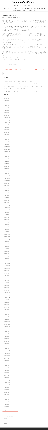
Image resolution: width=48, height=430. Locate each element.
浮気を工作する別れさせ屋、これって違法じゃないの (25, 10)
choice (5, 413)
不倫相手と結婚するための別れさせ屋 (11, 69)
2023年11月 (7, 178)
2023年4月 (6, 195)
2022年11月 (7, 207)
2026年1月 (6, 115)
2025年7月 (6, 129)
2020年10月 (7, 268)
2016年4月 (6, 399)
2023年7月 (6, 188)
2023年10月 (7, 180)
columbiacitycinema (8, 416)
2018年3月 (6, 343)
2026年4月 (6, 107)
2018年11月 (7, 324)
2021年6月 (6, 248)
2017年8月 (6, 360)
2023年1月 (6, 202)
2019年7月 (6, 304)
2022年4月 (6, 224)
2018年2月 (6, 346)
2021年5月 (6, 251)
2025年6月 (6, 132)
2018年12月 (7, 321)
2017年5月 (6, 367)
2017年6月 (6, 365)
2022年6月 (6, 219)
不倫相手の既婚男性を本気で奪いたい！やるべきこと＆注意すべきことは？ (21, 91)
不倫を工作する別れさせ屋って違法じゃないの (24, 5)
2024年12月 (7, 146)
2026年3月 (6, 110)
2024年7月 (6, 158)
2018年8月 (6, 331)
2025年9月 (6, 124)
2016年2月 (6, 404)
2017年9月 (6, 358)
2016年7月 (6, 392)
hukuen (6, 421)
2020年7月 (6, 275)
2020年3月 (6, 285)
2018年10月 (7, 326)
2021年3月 (6, 256)
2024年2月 (6, 171)
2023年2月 (6, 200)
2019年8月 (6, 302)
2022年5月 (6, 222)
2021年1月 (6, 261)
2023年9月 (6, 183)
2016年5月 (6, 397)
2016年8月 (6, 389)
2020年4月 (6, 282)
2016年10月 (7, 384)
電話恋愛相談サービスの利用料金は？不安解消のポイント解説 (18, 81)
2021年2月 (6, 258)
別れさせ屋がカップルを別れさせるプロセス (14, 8)
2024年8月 (6, 156)
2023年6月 (6, 190)
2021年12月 (7, 234)
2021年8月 (6, 244)
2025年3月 (6, 139)
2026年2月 (6, 112)
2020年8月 (6, 273)
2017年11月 (7, 353)
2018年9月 (6, 329)
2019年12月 (7, 292)
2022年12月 (7, 205)
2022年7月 (6, 217)
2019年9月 (6, 299)
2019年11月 (7, 295)
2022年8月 (6, 214)
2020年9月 (6, 270)
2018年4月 (6, 341)
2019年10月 (7, 297)
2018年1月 (6, 348)
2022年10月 (7, 209)
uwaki (5, 425)
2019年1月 (6, 319)
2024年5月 (6, 163)
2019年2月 (6, 316)
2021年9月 (6, 241)
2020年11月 (7, 265)
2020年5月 (6, 280)
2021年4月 (6, 253)
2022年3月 (6, 226)
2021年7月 (6, 246)
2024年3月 (6, 168)
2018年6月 (6, 336)
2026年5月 (6, 105)
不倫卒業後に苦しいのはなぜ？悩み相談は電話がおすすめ (17, 88)
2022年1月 (6, 231)
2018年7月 (6, 333)
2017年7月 (6, 363)
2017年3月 (6, 372)
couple (9, 64)
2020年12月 (7, 263)
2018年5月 (6, 338)
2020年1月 (6, 290)
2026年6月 (6, 103)
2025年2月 (6, 141)
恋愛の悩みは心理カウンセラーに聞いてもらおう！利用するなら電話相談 (20, 83)
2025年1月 (6, 144)
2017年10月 (7, 355)
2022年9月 (6, 212)
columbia (18, 17)
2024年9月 (6, 154)
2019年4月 (6, 312)
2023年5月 (6, 192)
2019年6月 (6, 307)
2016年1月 (6, 406)
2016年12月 (7, 380)
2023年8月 (6, 185)
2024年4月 (6, 166)
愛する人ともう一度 (40, 69)
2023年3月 (6, 197)
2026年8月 (6, 98)
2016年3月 (6, 401)
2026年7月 (6, 100)
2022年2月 (6, 229)
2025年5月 (6, 134)
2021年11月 (7, 236)
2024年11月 (7, 149)
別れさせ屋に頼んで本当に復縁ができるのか (35, 8)
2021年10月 (7, 239)
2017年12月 (7, 350)
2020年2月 (6, 287)
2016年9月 (6, 387)
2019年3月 (6, 314)
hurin (5, 423)
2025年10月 (7, 122)
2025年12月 (7, 117)
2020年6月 (6, 278)
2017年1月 (6, 377)
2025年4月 (6, 137)
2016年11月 (7, 382)
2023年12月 (7, 175)
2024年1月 (6, 173)
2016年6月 (6, 394)
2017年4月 (6, 370)
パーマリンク (14, 64)
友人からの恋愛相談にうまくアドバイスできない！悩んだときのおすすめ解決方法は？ (23, 86)
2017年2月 (6, 375)
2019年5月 (6, 309)
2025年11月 (7, 120)
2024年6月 (6, 161)
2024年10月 (7, 151)
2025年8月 (6, 127)
